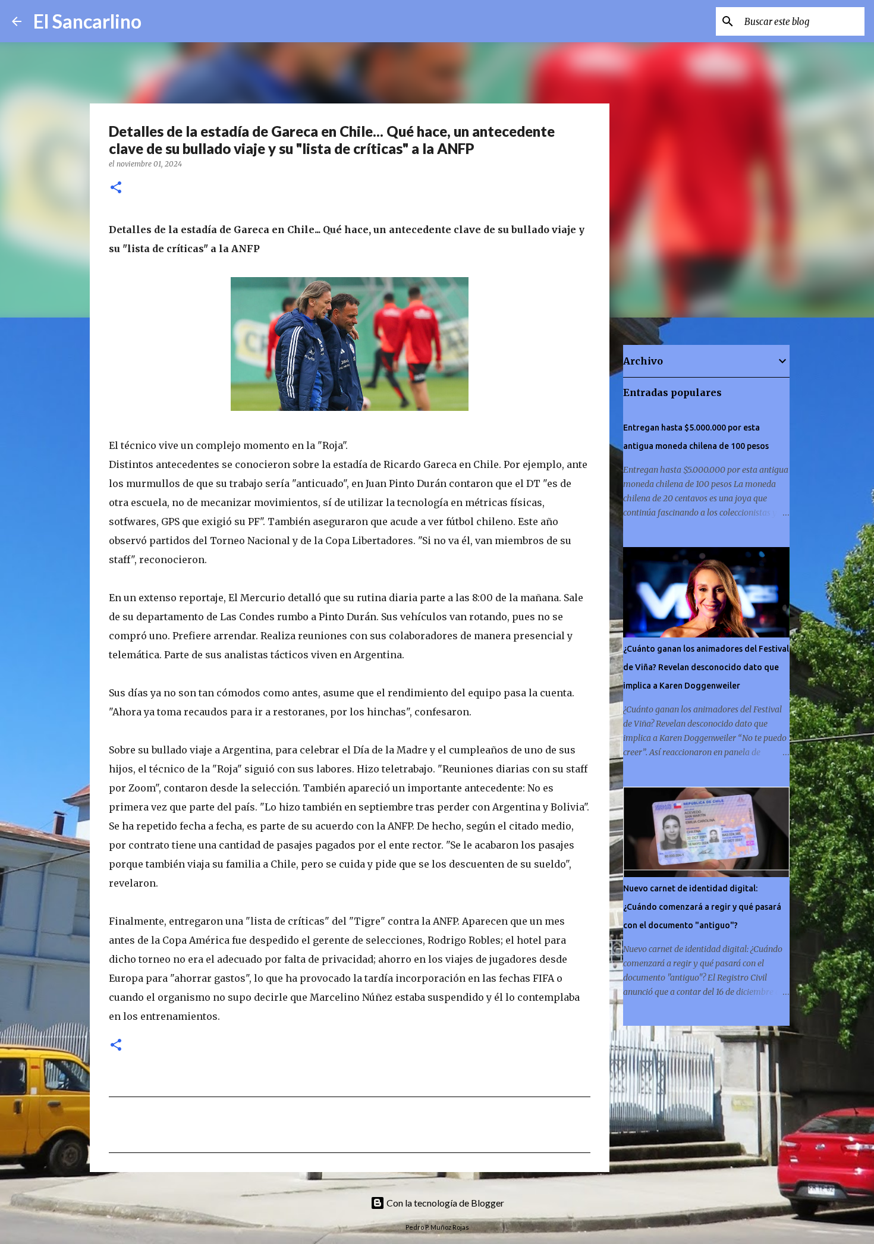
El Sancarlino (87, 21)
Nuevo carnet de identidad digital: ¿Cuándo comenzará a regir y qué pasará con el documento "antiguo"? (702, 907)
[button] (116, 188)
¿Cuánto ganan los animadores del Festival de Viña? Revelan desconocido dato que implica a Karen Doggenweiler (706, 667)
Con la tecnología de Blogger (444, 1202)
